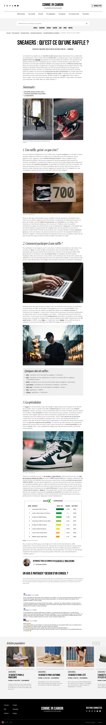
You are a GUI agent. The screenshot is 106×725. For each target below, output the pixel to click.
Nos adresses (62, 14)
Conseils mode (25, 33)
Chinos (65, 28)
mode (27, 407)
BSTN (27, 382)
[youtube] (15, 5)
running (37, 60)
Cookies (100, 722)
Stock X (42, 490)
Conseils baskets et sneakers (51, 33)
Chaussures (42, 28)
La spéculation (29, 95)
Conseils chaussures (36, 33)
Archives (6, 713)
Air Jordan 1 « (52, 476)
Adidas (62, 320)
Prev (94, 643)
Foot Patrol (29, 385)
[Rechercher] (87, 23)
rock (64, 75)
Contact (15, 705)
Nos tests (40, 14)
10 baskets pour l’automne (49, 675)
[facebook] (4, 5)
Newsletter (97, 6)
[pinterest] (10, 5)
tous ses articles (41, 564)
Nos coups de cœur (74, 14)
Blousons (55, 28)
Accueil (8, 33)
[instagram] (7, 5)
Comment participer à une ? (35, 93)
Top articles (86, 14)
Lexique (15, 713)
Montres (70, 28)
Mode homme (21, 14)
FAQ (5, 709)
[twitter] (12, 5)
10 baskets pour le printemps (16, 676)
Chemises (49, 28)
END (27, 375)
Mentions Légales (90, 722)
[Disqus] (53, 611)
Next (98, 643)
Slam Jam (29, 387)
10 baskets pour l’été (77, 675)
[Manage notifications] (3, 722)
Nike (43, 320)
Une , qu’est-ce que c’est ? (34, 92)
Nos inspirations (50, 14)
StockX (24, 540)
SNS (27, 377)
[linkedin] (17, 5)
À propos (6, 705)
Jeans (60, 28)
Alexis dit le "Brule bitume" (65, 561)
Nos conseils (31, 14)
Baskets (35, 28)
